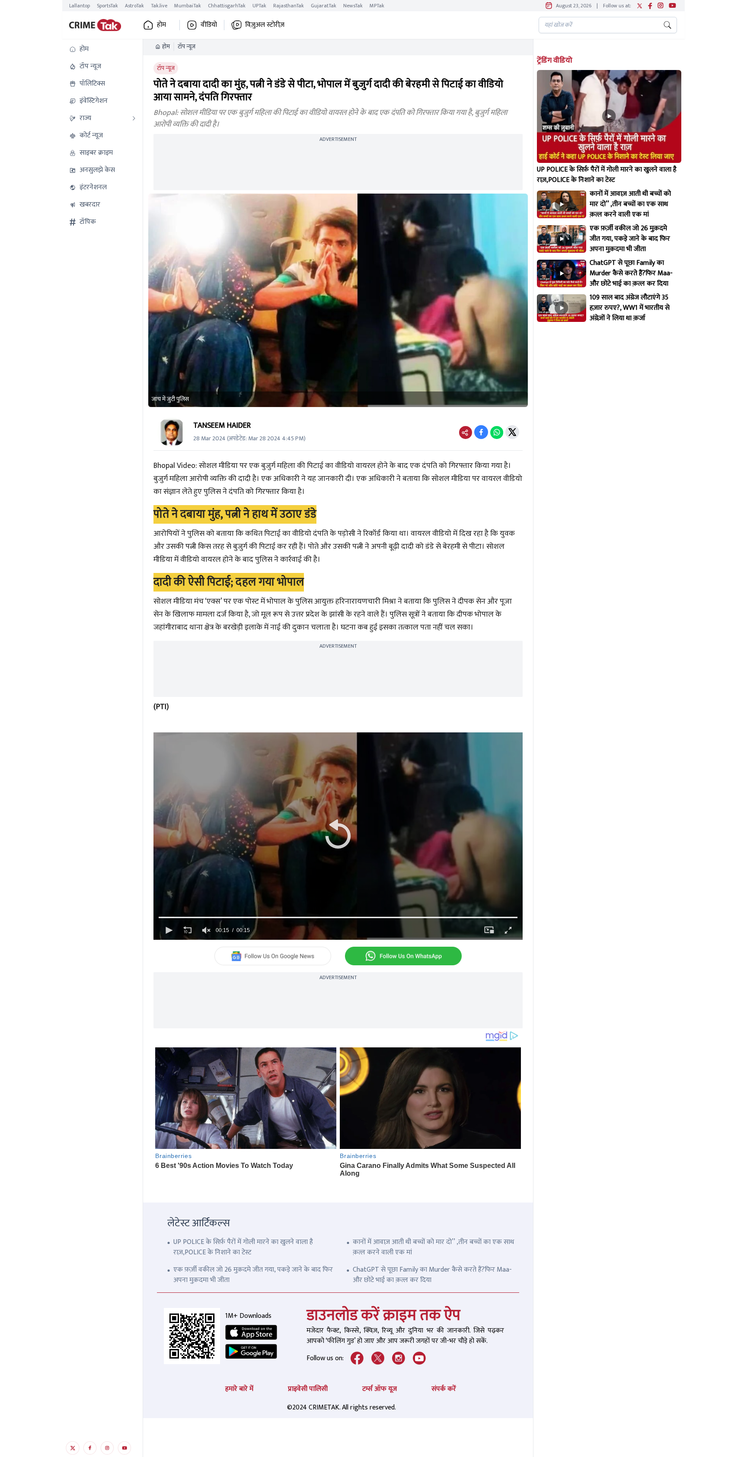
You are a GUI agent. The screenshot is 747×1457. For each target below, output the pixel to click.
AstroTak (134, 5)
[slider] (338, 917)
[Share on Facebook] (481, 432)
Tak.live (159, 5)
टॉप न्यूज (186, 46)
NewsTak (353, 5)
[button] (102, 49)
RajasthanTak (288, 5)
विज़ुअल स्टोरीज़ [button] (264, 25)
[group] (206, 930)
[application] (338, 836)
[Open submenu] (134, 118)
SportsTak (107, 5)
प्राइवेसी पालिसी (308, 1389)
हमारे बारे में (239, 1389)
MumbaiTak (187, 5)
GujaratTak (323, 5)
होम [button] (161, 25)
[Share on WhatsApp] (497, 432)
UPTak (259, 5)
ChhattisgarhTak (227, 5)
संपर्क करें (443, 1389)
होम (166, 46)
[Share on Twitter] (512, 432)
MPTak (377, 5)
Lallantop (79, 5)
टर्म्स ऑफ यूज (379, 1389)
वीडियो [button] (209, 25)
